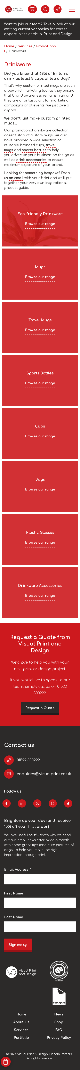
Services (25, 46)
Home (9, 46)
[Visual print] (14, 9)
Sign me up (18, 945)
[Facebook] (6, 803)
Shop (58, 1022)
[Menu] (72, 9)
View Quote (32, 9)
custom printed (36, 86)
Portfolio (21, 1038)
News (58, 1014)
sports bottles (34, 150)
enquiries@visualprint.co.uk (44, 774)
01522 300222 (28, 760)
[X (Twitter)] (37, 803)
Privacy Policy (59, 1038)
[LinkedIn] (22, 803)
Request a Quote (40, 708)
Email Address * (17, 870)
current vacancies (33, 29)
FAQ (58, 1030)
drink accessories (31, 160)
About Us (21, 1022)
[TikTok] (68, 803)
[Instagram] (53, 803)
